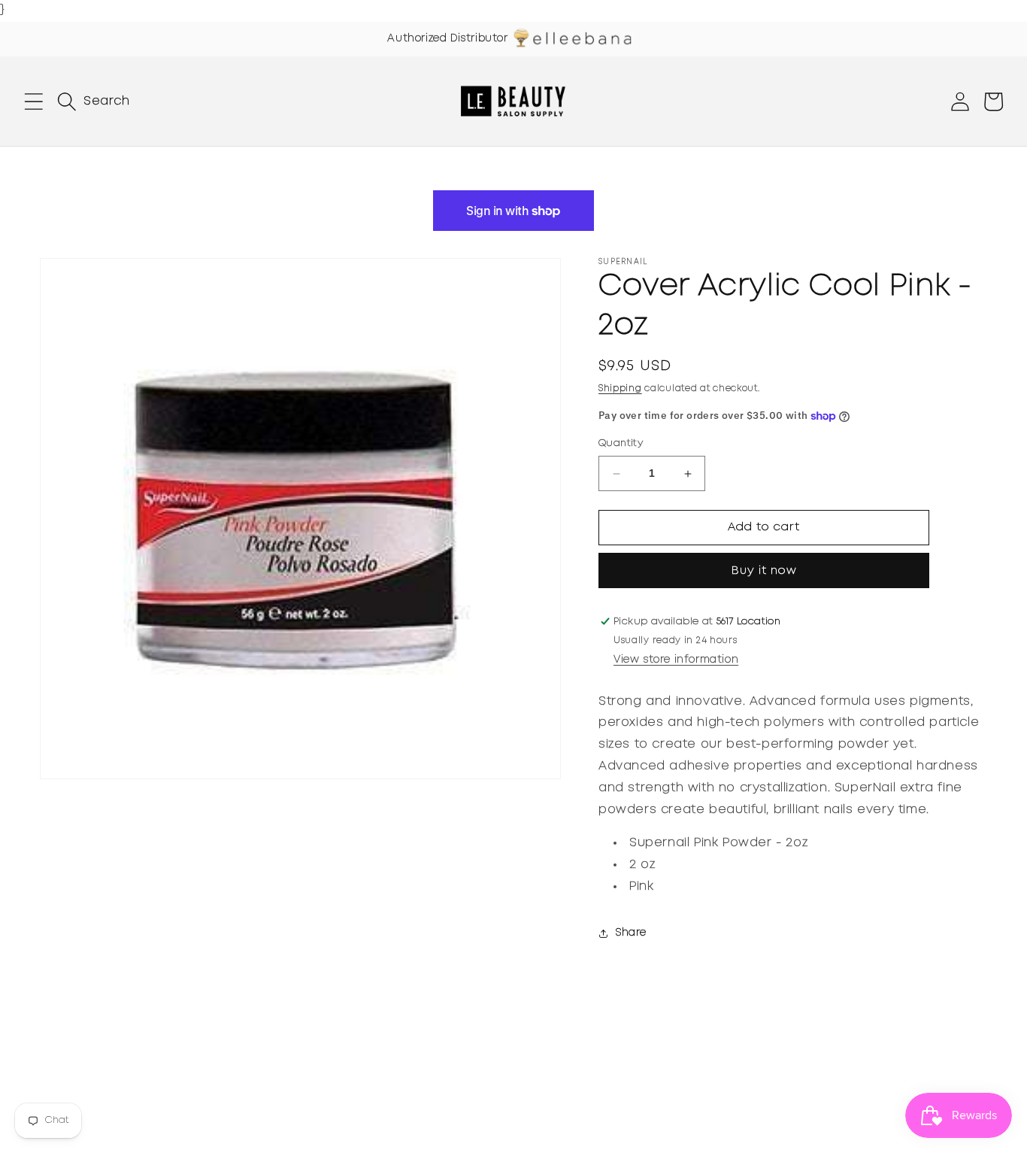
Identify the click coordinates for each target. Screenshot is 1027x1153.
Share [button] (631, 933)
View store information (675, 659)
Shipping (620, 388)
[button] (33, 101)
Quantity (620, 444)
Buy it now (764, 571)
